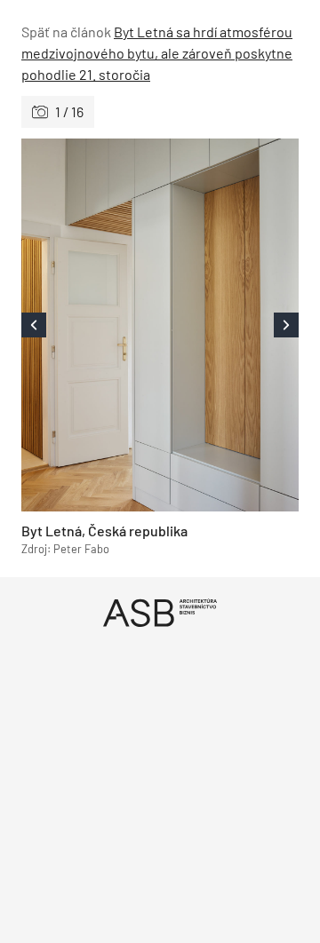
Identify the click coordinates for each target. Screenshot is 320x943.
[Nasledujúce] (229, 325)
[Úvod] (160, 612)
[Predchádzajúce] (90, 325)
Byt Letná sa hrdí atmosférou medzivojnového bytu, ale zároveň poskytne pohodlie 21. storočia (156, 53)
